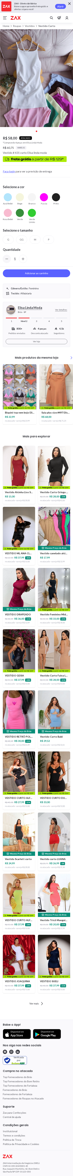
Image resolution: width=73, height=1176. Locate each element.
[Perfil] (67, 18)
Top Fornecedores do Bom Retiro (21, 1081)
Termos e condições (14, 1135)
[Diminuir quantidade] (7, 259)
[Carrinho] (59, 18)
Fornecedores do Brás (15, 1089)
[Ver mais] (71, 357)
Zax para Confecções (14, 1112)
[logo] (36, 1156)
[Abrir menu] (5, 18)
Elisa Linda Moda (30, 307)
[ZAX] (16, 18)
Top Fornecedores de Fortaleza (20, 1085)
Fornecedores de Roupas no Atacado (23, 1098)
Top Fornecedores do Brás (17, 1077)
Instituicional (10, 1131)
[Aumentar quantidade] (23, 259)
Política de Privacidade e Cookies (21, 1144)
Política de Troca (12, 1139)
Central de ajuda (12, 1116)
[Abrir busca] (51, 18)
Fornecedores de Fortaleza (17, 1094)
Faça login (9, 171)
